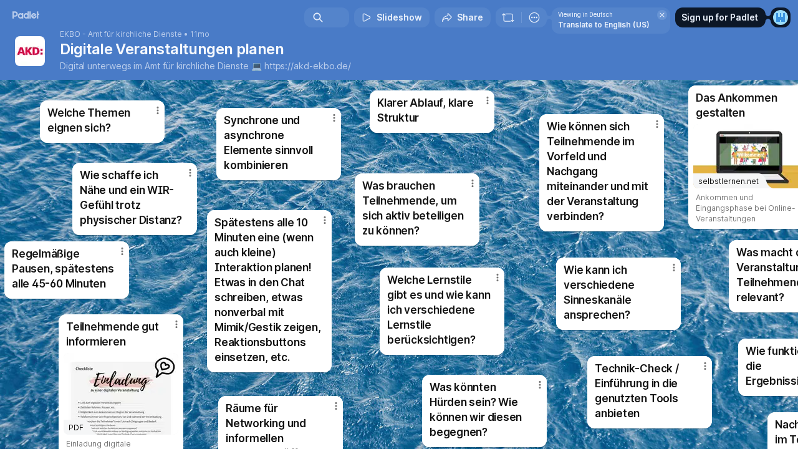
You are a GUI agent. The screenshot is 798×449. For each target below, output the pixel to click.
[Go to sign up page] (781, 17)
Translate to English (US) (604, 24)
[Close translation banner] (662, 15)
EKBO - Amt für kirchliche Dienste (121, 34)
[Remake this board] (508, 17)
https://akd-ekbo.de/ (307, 65)
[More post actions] (705, 366)
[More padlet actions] (534, 17)
